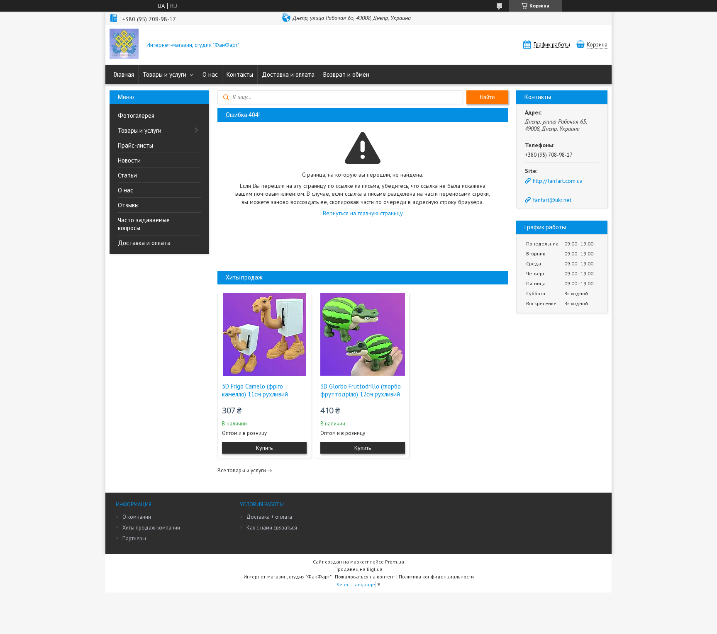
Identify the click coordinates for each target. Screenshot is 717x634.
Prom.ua (394, 562)
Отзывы (128, 205)
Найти (487, 97)
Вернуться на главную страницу (363, 213)
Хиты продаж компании (151, 527)
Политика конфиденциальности (436, 576)
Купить (264, 448)
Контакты (240, 74)
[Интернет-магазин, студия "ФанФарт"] (124, 45)
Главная (124, 74)
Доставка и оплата (288, 74)
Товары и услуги (164, 74)
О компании (136, 516)
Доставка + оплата (269, 516)
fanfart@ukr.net (552, 200)
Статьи (127, 175)
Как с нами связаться (271, 527)
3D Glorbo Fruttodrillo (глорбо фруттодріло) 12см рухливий (360, 390)
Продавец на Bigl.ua (358, 569)
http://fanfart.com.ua (558, 181)
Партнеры (134, 538)
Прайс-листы (135, 145)
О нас (210, 74)
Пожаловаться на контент (365, 576)
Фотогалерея (136, 115)
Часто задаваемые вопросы (144, 224)
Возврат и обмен (346, 74)
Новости (129, 160)
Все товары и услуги (241, 470)
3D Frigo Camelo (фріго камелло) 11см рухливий (255, 390)
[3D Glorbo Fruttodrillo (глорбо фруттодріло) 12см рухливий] (362, 334)
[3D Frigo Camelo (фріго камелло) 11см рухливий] (264, 334)
